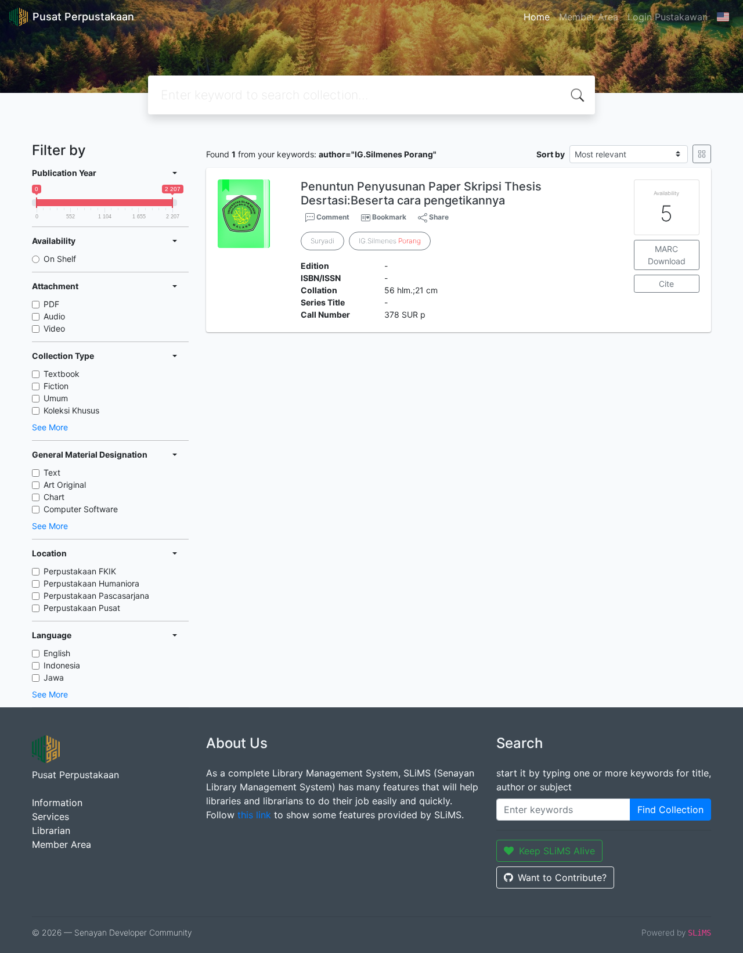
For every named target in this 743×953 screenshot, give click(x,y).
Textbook (62, 374)
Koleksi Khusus (71, 410)
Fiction (56, 386)
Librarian (51, 830)
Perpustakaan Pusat (82, 608)
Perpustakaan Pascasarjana (96, 595)
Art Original (65, 485)
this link (254, 815)
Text (52, 472)
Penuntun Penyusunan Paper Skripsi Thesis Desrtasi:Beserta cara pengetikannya (421, 193)
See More (50, 427)
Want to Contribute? (562, 877)
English (57, 653)
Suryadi (322, 240)
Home (537, 17)
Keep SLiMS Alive (557, 851)
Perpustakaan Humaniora (91, 583)
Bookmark (389, 217)
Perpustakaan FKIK (80, 571)
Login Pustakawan (667, 17)
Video (54, 328)
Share (438, 217)
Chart (54, 497)
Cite (666, 284)
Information (57, 802)
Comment (332, 217)
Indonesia (62, 665)
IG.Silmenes (390, 240)
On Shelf (60, 259)
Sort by (550, 154)
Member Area (588, 17)
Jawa (54, 677)
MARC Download (667, 255)
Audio (54, 316)
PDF (51, 304)
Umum (56, 398)
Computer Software (81, 509)
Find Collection (670, 809)
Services (50, 816)
